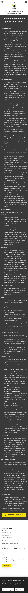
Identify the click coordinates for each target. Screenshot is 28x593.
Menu (26, 1)
